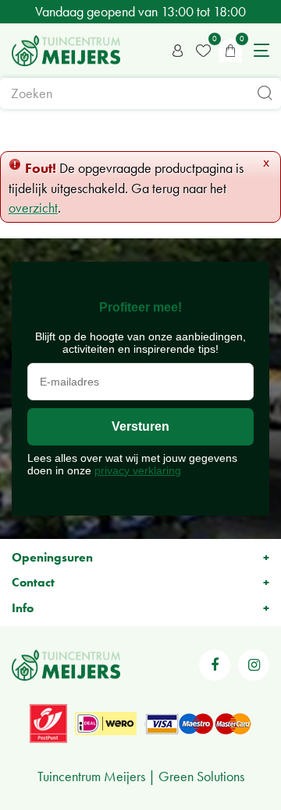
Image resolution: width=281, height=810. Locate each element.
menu (261, 50)
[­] (214, 665)
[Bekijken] (230, 50)
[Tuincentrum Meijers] (66, 50)
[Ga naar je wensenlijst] (203, 50)
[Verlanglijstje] (203, 50)
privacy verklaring (137, 470)
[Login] (178, 50)
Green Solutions (201, 776)
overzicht (33, 208)
